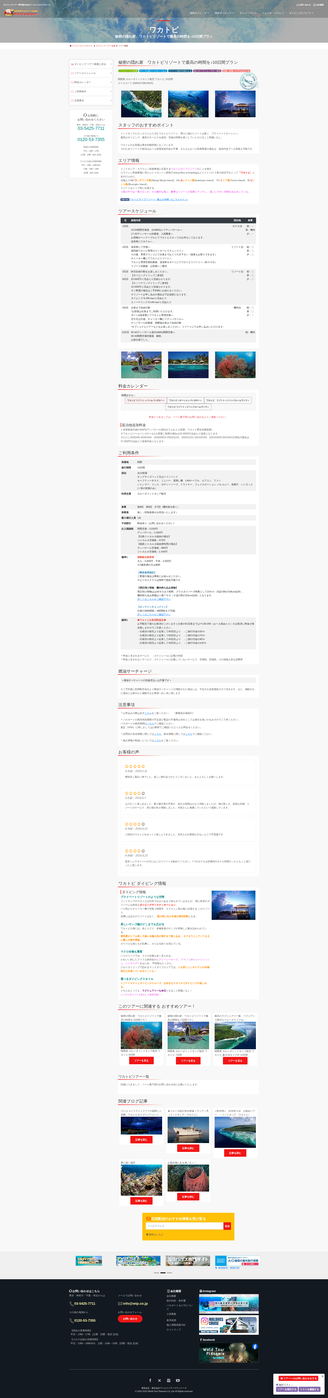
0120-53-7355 (91, 139)
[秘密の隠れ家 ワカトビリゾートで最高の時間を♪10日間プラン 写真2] (188, 103)
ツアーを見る (141, 1060)
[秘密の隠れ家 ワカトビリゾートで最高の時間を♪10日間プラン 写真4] (141, 364)
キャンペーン (247, 13)
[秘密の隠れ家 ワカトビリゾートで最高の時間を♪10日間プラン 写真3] (235, 103)
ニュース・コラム (271, 13)
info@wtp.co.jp (135, 1304)
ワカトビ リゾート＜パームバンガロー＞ (146, 400)
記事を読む (141, 1139)
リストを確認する (309, 1389)
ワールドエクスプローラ (82, 46)
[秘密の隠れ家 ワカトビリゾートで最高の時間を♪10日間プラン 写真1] (141, 103)
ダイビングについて (300, 13)
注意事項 (79, 100)
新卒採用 (171, 1320)
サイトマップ (174, 1329)
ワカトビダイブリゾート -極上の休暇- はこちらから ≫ (158, 199)
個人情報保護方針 (176, 1325)
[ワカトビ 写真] (233, 905)
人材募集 (171, 1314)
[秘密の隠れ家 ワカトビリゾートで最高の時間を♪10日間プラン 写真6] (235, 364)
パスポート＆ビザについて (180, 1307)
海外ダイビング (223, 13)
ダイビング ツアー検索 (105, 46)
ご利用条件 (80, 91)
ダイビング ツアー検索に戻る (90, 64)
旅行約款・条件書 (176, 1300)
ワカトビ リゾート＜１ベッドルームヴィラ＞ (227, 400)
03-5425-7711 (91, 128)
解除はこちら (156, 1234)
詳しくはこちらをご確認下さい (154, 599)
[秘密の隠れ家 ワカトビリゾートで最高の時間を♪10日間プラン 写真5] (188, 364)
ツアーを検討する (287, 1389)
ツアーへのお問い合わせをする (300, 1378)
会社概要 (171, 1296)
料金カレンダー (82, 82)
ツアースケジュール (85, 73)
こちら (148, 713)
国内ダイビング (198, 13)
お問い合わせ (130, 1318)
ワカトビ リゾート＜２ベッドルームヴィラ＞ (188, 407)
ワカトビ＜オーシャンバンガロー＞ (185, 400)
